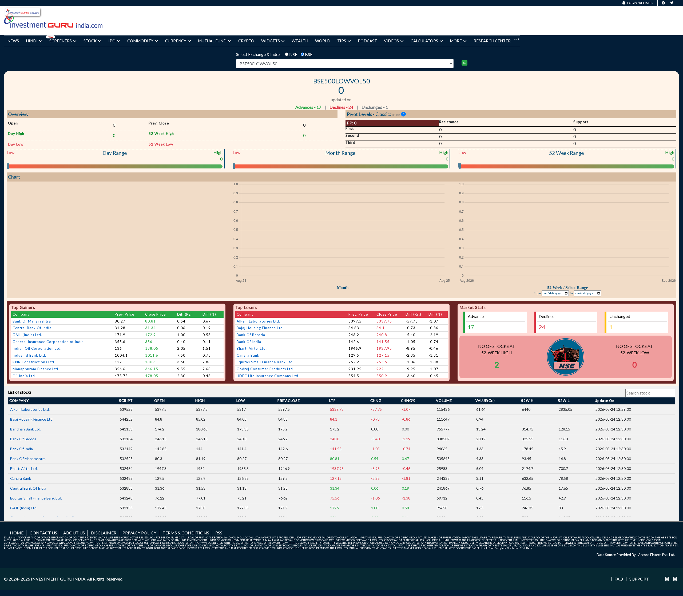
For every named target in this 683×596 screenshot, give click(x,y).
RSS (218, 532)
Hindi (32, 40)
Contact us (43, 532)
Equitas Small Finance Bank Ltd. (265, 362)
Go (464, 63)
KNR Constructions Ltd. (34, 362)
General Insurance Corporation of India (48, 342)
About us (74, 532)
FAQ (618, 579)
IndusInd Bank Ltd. (29, 355)
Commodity (140, 40)
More (456, 40)
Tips (341, 40)
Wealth (300, 40)
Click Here (526, 548)
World (322, 40)
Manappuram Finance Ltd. (36, 369)
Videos (391, 40)
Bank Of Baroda (251, 335)
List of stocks (19, 392)
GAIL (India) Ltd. (27, 335)
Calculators (424, 40)
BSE (308, 54)
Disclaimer (103, 532)
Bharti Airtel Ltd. (252, 348)
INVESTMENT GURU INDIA (58, 578)
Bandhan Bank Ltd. (25, 429)
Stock (90, 40)
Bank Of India (249, 342)
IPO (112, 40)
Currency (175, 40)
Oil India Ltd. (24, 376)
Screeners (60, 40)
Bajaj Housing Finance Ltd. (260, 328)
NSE (293, 54)
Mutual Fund (212, 40)
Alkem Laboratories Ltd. (258, 321)
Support (639, 579)
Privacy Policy (139, 532)
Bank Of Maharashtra (32, 321)
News (13, 40)
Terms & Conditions (185, 532)
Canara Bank (248, 355)
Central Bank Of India (32, 328)
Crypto (246, 40)
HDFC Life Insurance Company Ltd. (268, 376)
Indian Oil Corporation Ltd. (37, 348)
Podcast (367, 40)
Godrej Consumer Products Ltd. (265, 369)
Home (16, 532)
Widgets (270, 40)
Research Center (492, 40)
